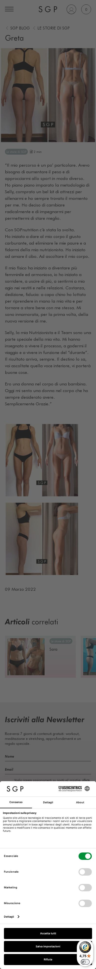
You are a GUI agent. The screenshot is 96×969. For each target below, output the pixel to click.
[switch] (85, 962)
